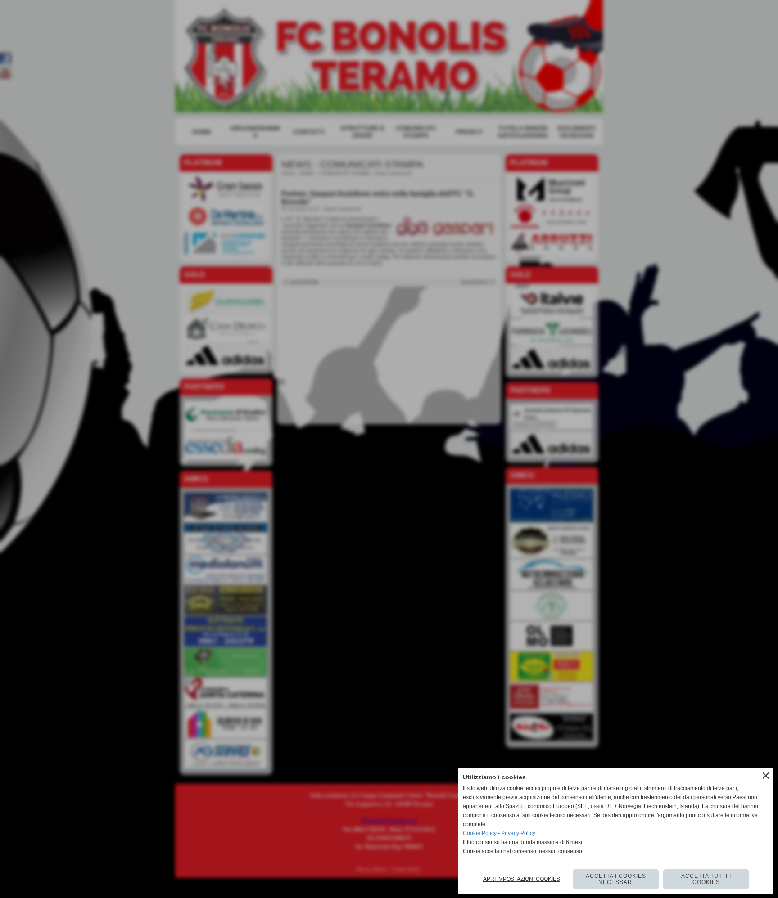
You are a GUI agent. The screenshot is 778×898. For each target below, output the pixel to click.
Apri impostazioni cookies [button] (521, 879)
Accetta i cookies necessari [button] (616, 879)
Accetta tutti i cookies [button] (706, 879)
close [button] (765, 775)
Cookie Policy (480, 833)
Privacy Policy (518, 833)
